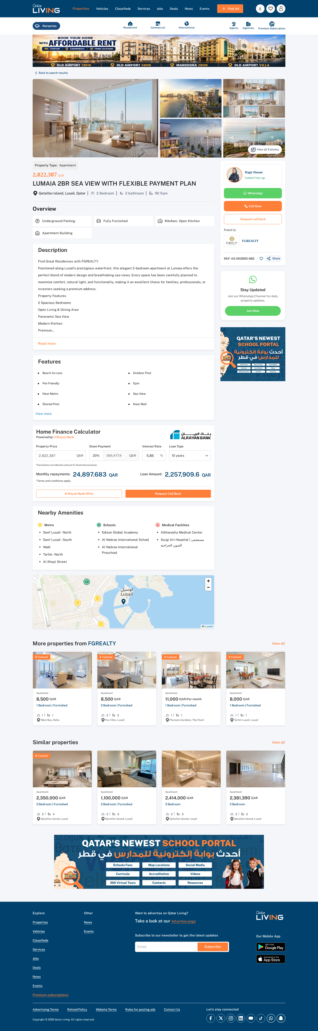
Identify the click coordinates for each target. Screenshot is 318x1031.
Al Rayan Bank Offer (78, 493)
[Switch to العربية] (260, 8)
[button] (46, 8)
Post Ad (233, 8)
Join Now (253, 311)
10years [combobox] (178, 455)
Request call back (168, 493)
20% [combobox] (96, 455)
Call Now (255, 206)
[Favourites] (270, 8)
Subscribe (212, 947)
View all (278, 643)
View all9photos (268, 149)
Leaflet (208, 626)
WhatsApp (255, 193)
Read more (47, 343)
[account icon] (281, 8)
